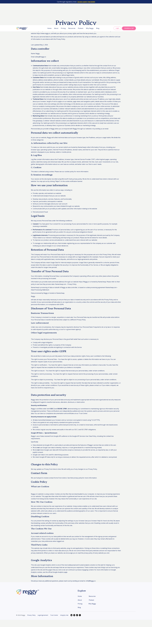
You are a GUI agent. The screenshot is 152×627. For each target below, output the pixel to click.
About (56, 28)
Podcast (80, 28)
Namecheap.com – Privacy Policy (65, 284)
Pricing (63, 28)
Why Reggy (90, 28)
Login (117, 28)
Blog (97, 28)
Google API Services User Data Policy (84, 436)
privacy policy (77, 179)
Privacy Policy (31, 615)
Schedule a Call (129, 28)
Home (49, 28)
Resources (71, 28)
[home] (22, 28)
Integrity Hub (64, 615)
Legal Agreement (43, 615)
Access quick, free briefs (86, 2)
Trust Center (83, 413)
